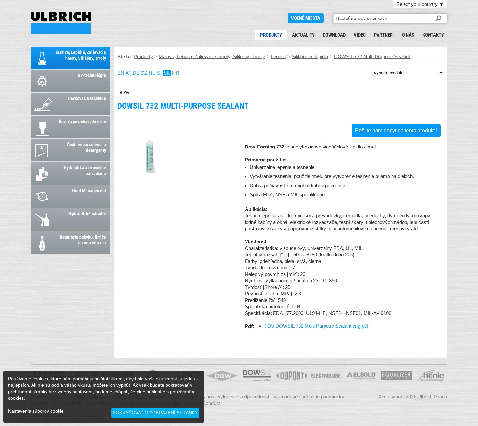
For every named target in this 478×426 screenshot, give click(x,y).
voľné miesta (305, 18)
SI (159, 73)
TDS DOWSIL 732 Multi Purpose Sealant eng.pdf (316, 326)
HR (175, 73)
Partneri (384, 35)
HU (152, 73)
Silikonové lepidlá (310, 56)
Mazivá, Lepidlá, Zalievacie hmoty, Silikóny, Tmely (212, 56)
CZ (144, 73)
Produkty (271, 35)
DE (136, 73)
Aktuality (303, 35)
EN (120, 73)
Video (360, 35)
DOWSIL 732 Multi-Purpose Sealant (61, 23)
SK (167, 73)
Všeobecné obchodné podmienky (308, 396)
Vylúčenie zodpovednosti (244, 396)
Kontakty (433, 35)
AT (128, 73)
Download (334, 35)
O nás (408, 35)
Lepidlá (278, 56)
